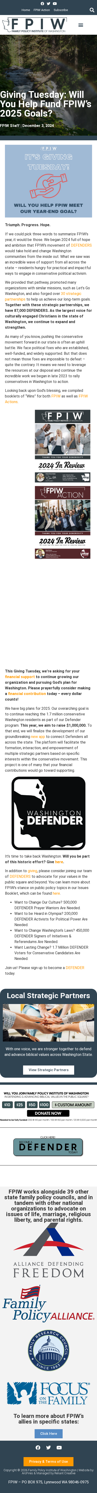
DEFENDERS (81, 245)
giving (32, 871)
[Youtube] (54, 3)
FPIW (56, 396)
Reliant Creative (64, 1473)
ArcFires (27, 1473)
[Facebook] (42, 3)
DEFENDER (75, 968)
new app (38, 736)
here (59, 862)
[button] (92, 10)
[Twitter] (48, 3)
